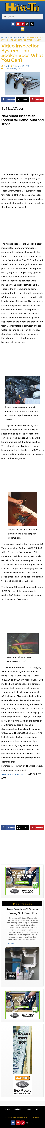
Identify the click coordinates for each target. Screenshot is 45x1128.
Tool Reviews (10, 68)
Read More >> (11, 943)
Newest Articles (17, 37)
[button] (22, 29)
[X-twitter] (32, 24)
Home (4, 37)
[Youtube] (18, 24)
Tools (20, 68)
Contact (29, 1109)
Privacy (7, 1109)
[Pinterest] (22, 24)
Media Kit (17, 1109)
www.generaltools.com (12, 774)
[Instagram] (27, 24)
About (38, 1109)
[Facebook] (13, 24)
